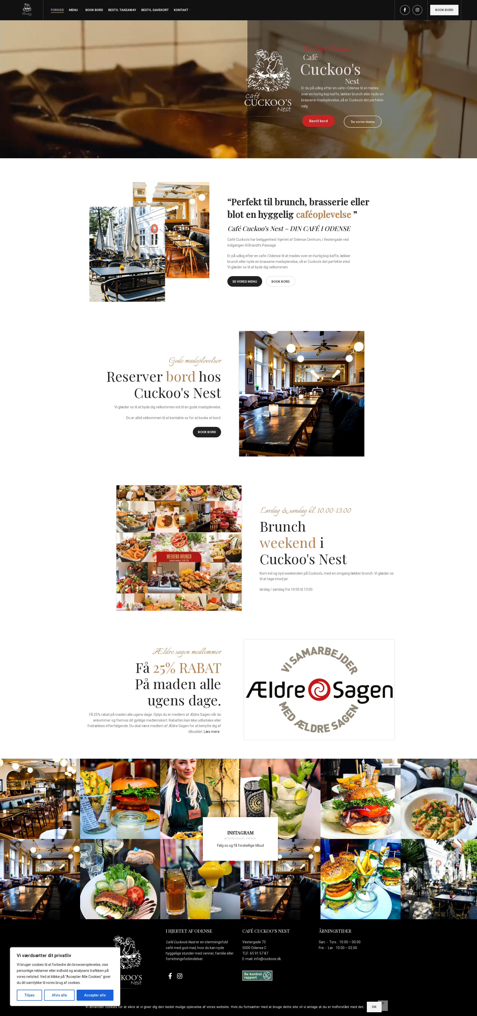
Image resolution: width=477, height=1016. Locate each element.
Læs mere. (212, 732)
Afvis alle (59, 995)
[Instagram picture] (40, 799)
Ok (374, 1007)
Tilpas (30, 995)
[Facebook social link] (405, 10)
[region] (65, 976)
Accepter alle (95, 995)
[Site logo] (27, 10)
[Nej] (383, 1005)
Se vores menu (244, 281)
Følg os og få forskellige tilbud (240, 845)
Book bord (444, 10)
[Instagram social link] (417, 10)
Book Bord (207, 432)
